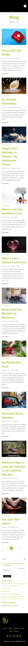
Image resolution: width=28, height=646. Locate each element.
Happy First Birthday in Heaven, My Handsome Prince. (9, 156)
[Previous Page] (3, 548)
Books (22, 628)
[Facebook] (7, 636)
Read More (6, 73)
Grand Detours (6, 591)
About (10, 628)
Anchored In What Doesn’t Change (11, 594)
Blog (11, 631)
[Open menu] (25, 6)
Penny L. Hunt (6, 58)
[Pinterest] (17, 636)
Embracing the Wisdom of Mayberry (12, 313)
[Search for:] (14, 559)
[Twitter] (11, 636)
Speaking (16, 628)
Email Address (6, 570)
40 (3, 551)
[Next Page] (7, 551)
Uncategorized (6, 46)
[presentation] (14, 37)
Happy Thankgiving (12, 605)
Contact (16, 631)
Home (5, 628)
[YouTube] (14, 636)
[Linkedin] (20, 636)
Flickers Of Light (6, 588)
